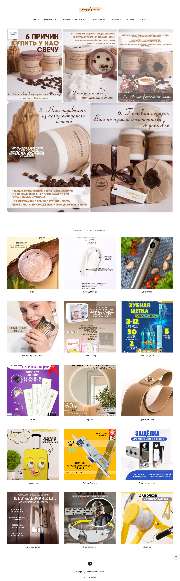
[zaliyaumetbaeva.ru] (90, 9)
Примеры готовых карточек (75, 20)
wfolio (93, 577)
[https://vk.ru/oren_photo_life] (90, 564)
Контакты (144, 20)
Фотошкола (116, 20)
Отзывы (130, 20)
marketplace (50, 20)
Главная (35, 20)
